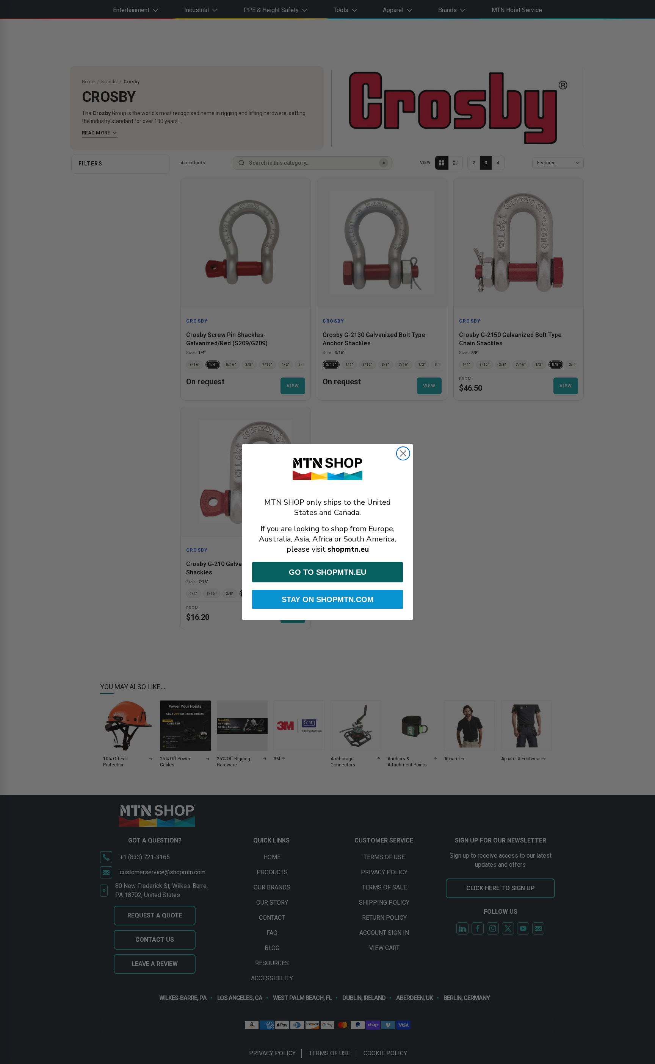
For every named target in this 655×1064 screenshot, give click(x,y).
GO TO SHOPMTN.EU (327, 572)
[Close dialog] (403, 453)
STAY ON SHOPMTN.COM (328, 599)
